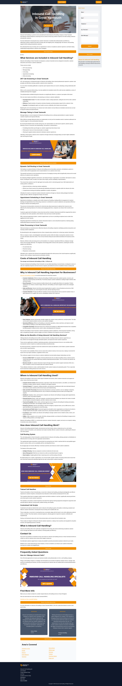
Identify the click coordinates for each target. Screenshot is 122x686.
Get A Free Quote (48, 638)
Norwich (24, 652)
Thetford (51, 654)
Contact (98, 2)
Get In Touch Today (48, 51)
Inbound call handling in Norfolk (27, 275)
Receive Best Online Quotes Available (48, 163)
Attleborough (52, 650)
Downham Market (53, 656)
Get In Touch (48, 548)
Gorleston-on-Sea (24, 599)
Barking (35, 599)
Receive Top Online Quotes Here (48, 268)
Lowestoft (31, 599)
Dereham (51, 652)
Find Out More (48, 371)
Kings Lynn (51, 658)
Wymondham (52, 648)
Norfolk (23, 650)
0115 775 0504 (62, 2)
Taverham (24, 656)
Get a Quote (47, 25)
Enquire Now (48, 486)
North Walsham (25, 654)
